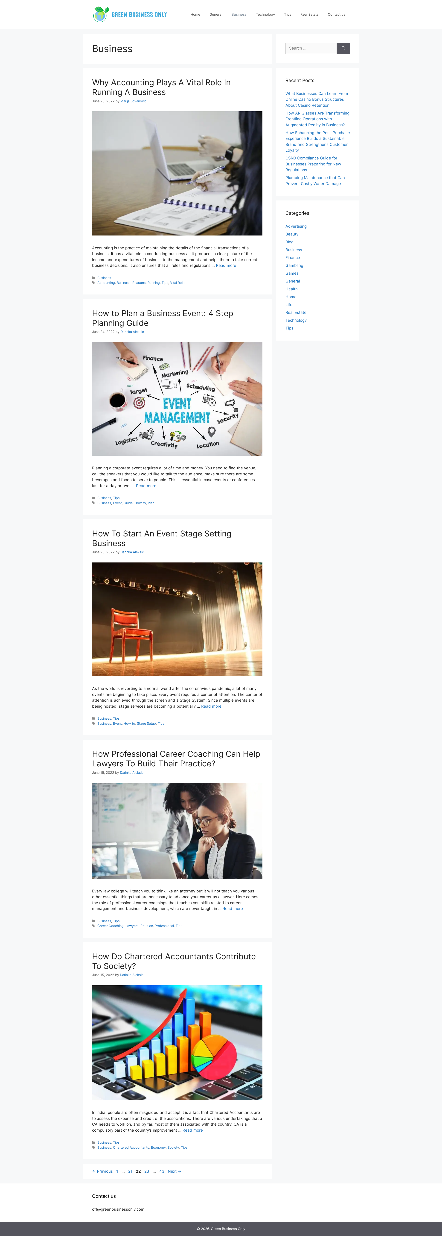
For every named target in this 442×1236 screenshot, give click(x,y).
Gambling (294, 265)
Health (291, 289)
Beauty (291, 234)
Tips (287, 14)
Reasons (139, 283)
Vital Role (177, 283)
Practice (146, 926)
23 (147, 1171)
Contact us (336, 14)
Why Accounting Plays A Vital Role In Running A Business (161, 87)
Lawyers (132, 926)
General (215, 14)
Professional (164, 926)
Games (292, 273)
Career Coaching (110, 926)
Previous (102, 1171)
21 (131, 1171)
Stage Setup (146, 723)
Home (195, 14)
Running (154, 283)
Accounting (106, 283)
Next (174, 1171)
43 (162, 1171)
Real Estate (309, 14)
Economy (158, 1147)
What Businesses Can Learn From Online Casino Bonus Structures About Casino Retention (316, 99)
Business (239, 14)
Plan (151, 503)
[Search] (343, 48)
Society (173, 1147)
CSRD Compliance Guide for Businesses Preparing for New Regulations (313, 164)
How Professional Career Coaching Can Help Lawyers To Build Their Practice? (176, 758)
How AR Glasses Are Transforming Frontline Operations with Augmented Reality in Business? (317, 119)
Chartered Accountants (131, 1147)
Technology (265, 14)
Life (288, 304)
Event (117, 503)
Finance (292, 257)
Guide (128, 503)
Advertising (296, 226)
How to (140, 503)
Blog (289, 242)
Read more (226, 265)
